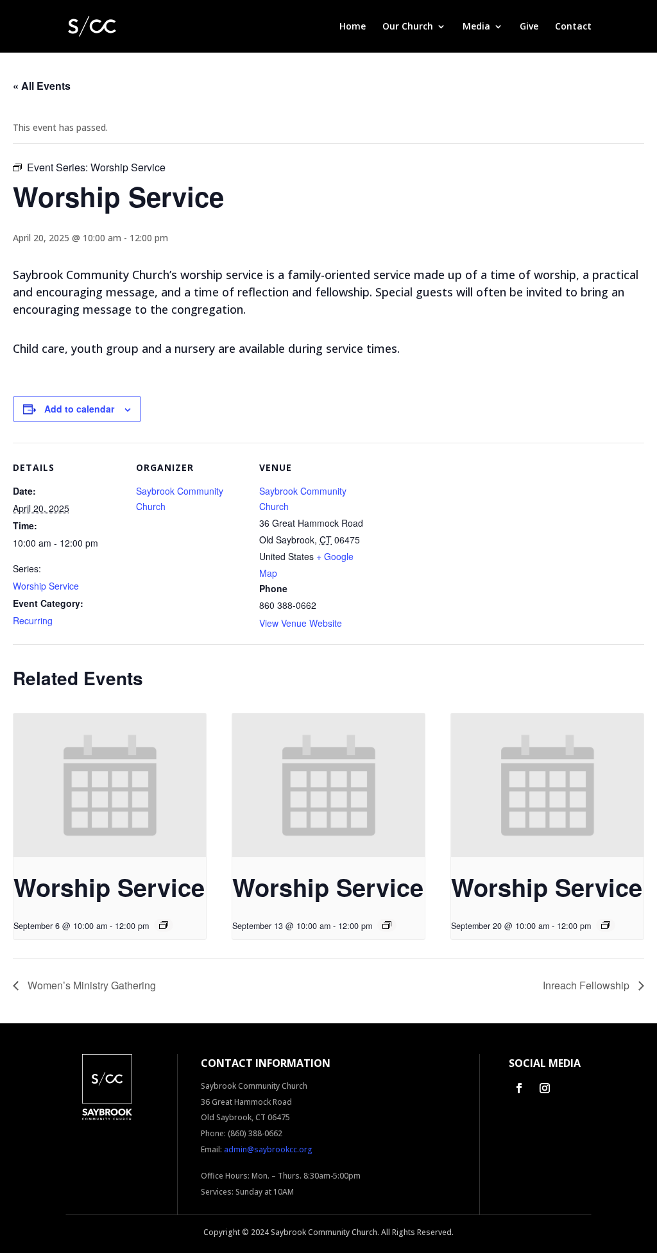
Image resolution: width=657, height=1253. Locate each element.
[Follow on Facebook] (519, 1088)
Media (476, 27)
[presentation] (109, 785)
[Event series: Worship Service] (163, 925)
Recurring (33, 620)
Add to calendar (79, 408)
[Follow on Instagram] (544, 1088)
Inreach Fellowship (587, 985)
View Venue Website (300, 623)
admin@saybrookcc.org (268, 1149)
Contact (573, 27)
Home (352, 27)
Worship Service (46, 585)
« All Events (42, 85)
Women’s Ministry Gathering (90, 985)
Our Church (407, 27)
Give (529, 27)
